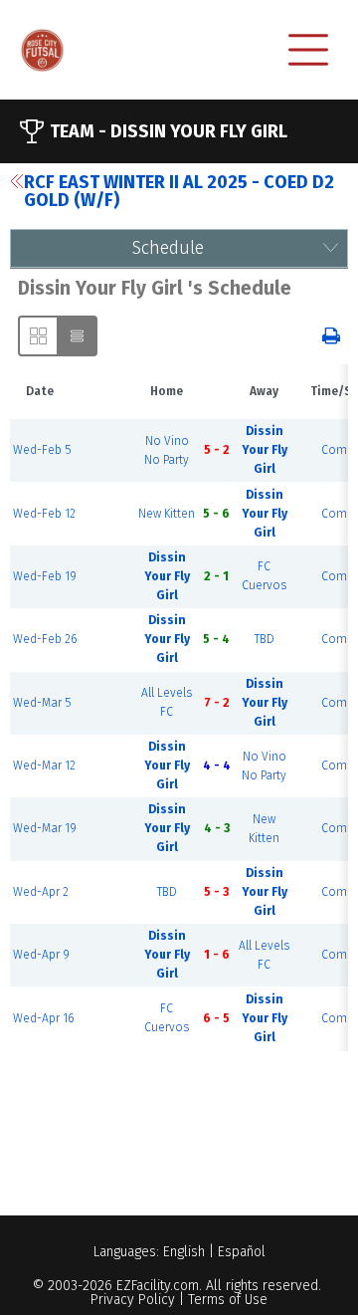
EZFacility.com (157, 1285)
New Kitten (166, 514)
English (184, 1251)
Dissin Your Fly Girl (264, 450)
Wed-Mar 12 (44, 765)
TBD (264, 639)
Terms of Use (228, 1299)
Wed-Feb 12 (44, 514)
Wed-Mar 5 (42, 703)
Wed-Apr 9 (41, 955)
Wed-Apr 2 (41, 892)
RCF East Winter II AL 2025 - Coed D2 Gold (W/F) (179, 191)
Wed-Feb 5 (42, 450)
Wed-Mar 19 (45, 828)
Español (242, 1251)
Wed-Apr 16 (43, 1018)
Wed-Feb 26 (45, 639)
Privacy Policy (132, 1299)
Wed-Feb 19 (45, 576)
